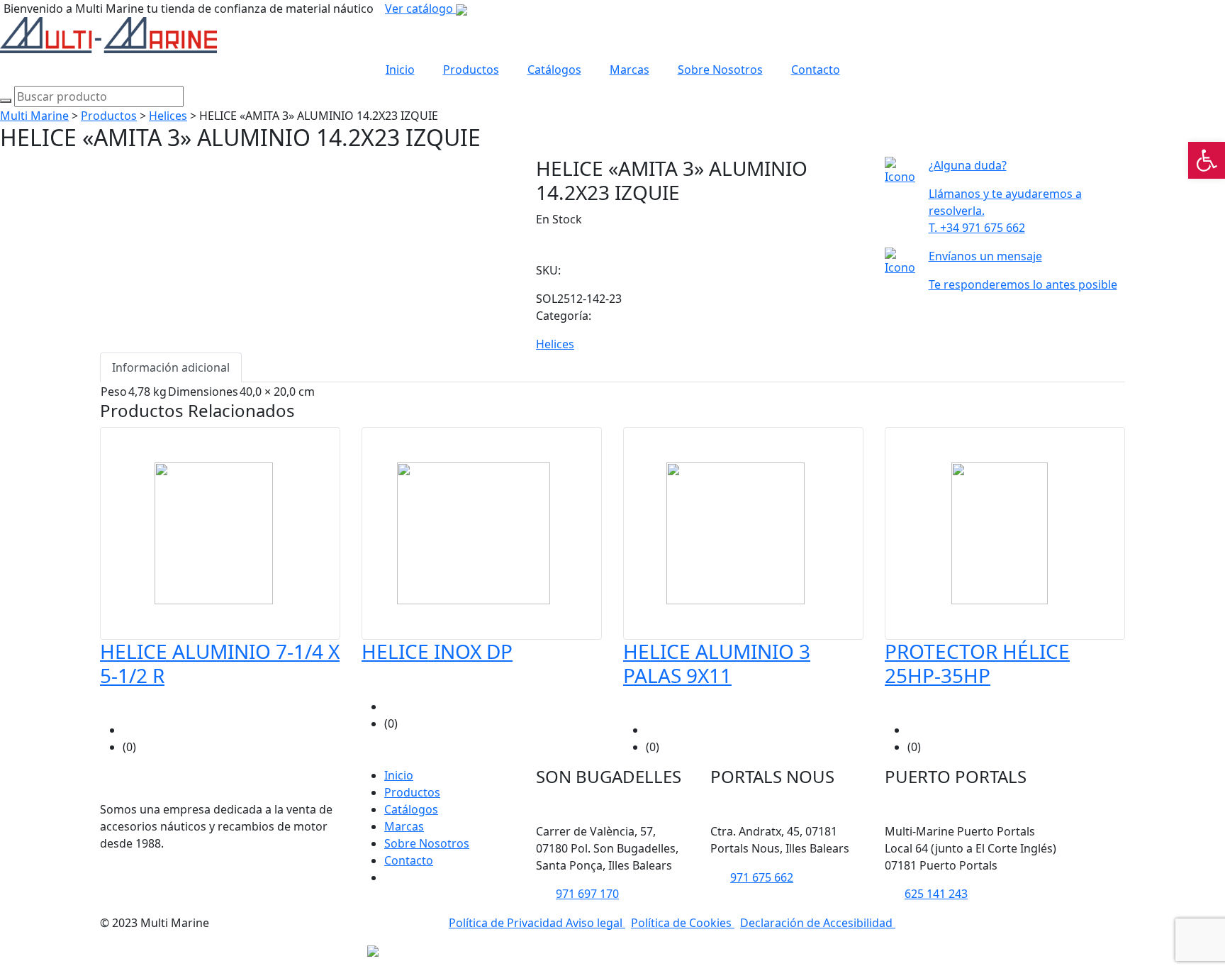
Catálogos (554, 69)
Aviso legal (595, 923)
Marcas (629, 69)
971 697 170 (587, 893)
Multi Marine (34, 115)
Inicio (400, 69)
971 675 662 (761, 877)
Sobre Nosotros (720, 69)
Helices (168, 115)
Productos (471, 69)
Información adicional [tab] (171, 367)
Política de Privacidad (507, 923)
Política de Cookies (682, 923)
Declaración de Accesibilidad (817, 923)
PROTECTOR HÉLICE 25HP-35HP (977, 663)
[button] (1206, 160)
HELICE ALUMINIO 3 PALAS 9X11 (716, 663)
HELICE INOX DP (437, 651)
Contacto (815, 69)
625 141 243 (936, 893)
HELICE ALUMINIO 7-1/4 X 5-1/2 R (220, 663)
